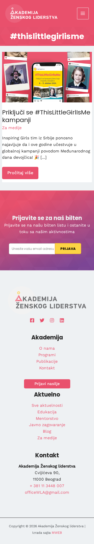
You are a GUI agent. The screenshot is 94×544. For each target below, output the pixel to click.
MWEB (57, 533)
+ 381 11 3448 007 (47, 485)
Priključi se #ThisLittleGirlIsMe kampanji (46, 116)
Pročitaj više (22, 174)
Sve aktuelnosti (47, 405)
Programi (47, 355)
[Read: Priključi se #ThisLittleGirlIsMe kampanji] (47, 76)
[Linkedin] (62, 320)
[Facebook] (32, 320)
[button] (47, 383)
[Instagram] (52, 320)
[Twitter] (42, 320)
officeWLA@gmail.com (47, 492)
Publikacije (47, 361)
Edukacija (47, 412)
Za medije (12, 127)
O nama (47, 348)
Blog (47, 431)
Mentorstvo (47, 418)
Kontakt (47, 368)
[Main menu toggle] (83, 13)
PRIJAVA (68, 248)
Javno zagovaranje (47, 424)
